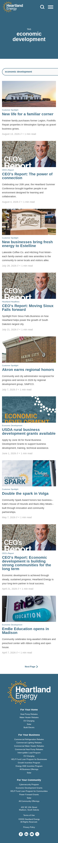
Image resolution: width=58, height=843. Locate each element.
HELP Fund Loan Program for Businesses (29, 759)
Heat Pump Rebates (29, 714)
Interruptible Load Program (29, 753)
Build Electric (29, 727)
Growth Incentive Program (29, 763)
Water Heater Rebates (29, 717)
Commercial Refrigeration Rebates (29, 739)
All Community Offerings (29, 801)
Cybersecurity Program (29, 784)
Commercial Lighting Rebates (29, 743)
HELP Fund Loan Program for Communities (29, 791)
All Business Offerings (29, 769)
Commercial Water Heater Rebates (29, 746)
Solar (29, 724)
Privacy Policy (29, 827)
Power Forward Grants (29, 794)
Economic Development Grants (29, 788)
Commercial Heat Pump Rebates (29, 749)
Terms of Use (29, 815)
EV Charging (29, 721)
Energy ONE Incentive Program (29, 766)
